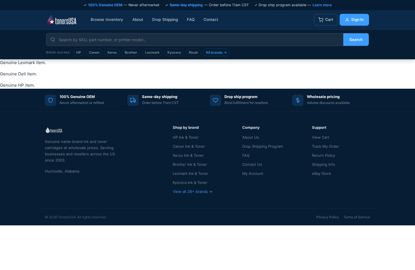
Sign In (357, 19)
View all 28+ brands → (192, 191)
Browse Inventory (107, 19)
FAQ (190, 19)
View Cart (320, 137)
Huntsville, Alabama (62, 171)
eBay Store (321, 173)
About (137, 19)
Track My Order (325, 146)
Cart (329, 19)
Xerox (112, 52)
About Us (250, 137)
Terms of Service (357, 217)
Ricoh (193, 52)
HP (78, 52)
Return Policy (323, 155)
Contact (211, 19)
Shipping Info (323, 164)
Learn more (322, 5)
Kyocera (174, 52)
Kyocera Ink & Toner (190, 182)
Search (356, 39)
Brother (131, 52)
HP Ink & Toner (186, 137)
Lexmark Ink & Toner (190, 173)
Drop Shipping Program (262, 146)
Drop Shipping (165, 19)
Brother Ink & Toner (190, 164)
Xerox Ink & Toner (188, 155)
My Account (252, 173)
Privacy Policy (327, 217)
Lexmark (152, 52)
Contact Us (252, 164)
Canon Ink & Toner (189, 146)
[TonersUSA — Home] (62, 20)
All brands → (216, 52)
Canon (94, 52)
